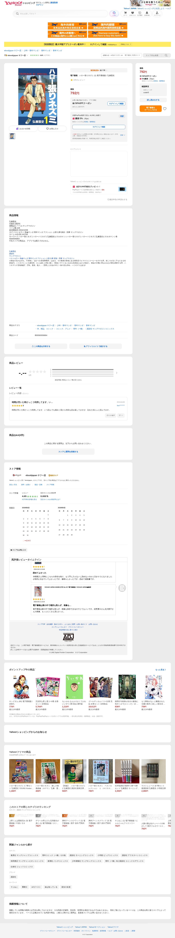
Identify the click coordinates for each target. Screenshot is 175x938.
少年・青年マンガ (31, 50)
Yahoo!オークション (97, 927)
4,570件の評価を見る (29, 499)
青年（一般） (78, 329)
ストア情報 (50, 484)
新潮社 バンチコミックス (58, 861)
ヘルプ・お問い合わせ (115, 931)
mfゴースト (36, 887)
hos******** (121, 405)
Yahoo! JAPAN (130, 8)
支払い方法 (13, 484)
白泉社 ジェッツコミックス (22, 867)
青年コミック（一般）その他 (54, 855)
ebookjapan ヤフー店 (12, 50)
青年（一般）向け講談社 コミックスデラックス (124, 861)
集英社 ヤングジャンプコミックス (24, 855)
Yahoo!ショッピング (64, 927)
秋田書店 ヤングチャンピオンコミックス (27, 861)
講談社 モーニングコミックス (82, 855)
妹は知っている (51, 887)
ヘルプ (168, 8)
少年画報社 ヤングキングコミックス (86, 861)
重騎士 (24, 887)
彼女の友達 (65, 887)
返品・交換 (38, 484)
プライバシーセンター (64, 931)
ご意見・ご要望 (129, 931)
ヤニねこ (14, 887)
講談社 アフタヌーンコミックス (135, 855)
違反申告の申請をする (118, 199)
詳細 (121, 135)
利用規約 (77, 931)
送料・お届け (25, 484)
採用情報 (103, 931)
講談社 (13, 877)
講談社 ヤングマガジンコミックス (100, 329)
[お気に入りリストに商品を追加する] (165, 109)
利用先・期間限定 (89, 121)
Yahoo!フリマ (113, 927)
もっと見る (159, 670)
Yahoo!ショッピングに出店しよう (150, 8)
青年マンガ (45, 50)
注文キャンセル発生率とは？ (50, 499)
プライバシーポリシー (47, 931)
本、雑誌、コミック (45, 329)
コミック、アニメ (63, 329)
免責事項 (95, 931)
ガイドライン (86, 931)
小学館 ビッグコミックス (108, 855)
